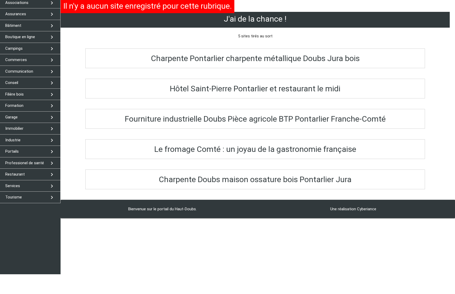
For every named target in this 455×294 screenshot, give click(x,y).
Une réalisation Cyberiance (353, 209)
